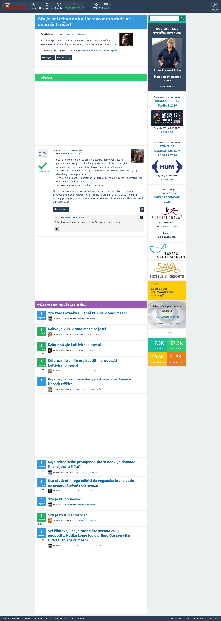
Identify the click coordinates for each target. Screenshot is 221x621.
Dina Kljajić (94, 371)
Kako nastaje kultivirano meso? (74, 345)
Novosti (33, 8)
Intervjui (15, 618)
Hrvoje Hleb (94, 334)
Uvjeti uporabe (60, 618)
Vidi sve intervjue (167, 87)
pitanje (54, 34)
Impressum (158, 324)
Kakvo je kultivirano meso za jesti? (99, 50)
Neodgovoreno (46, 8)
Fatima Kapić (78, 151)
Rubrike (59, 8)
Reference (38, 618)
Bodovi (48, 618)
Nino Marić (81, 34)
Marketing (26, 618)
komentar (69, 218)
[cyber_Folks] (167, 299)
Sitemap (81, 618)
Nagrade (106, 8)
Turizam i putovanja (85, 546)
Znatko (6, 618)
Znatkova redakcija (172, 324)
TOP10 (96, 8)
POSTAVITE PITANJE (74, 8)
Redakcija (93, 319)
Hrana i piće (69, 34)
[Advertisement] (91, 113)
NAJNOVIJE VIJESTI (167, 317)
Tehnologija (81, 389)
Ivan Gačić (94, 520)
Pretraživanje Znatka (167, 333)
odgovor (66, 151)
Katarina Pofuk (95, 389)
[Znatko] (15, 6)
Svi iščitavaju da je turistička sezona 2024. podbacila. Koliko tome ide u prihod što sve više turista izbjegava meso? (89, 535)
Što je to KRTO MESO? (67, 515)
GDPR (72, 618)
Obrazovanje (82, 491)
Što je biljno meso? (64, 499)
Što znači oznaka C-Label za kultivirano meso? (87, 313)
